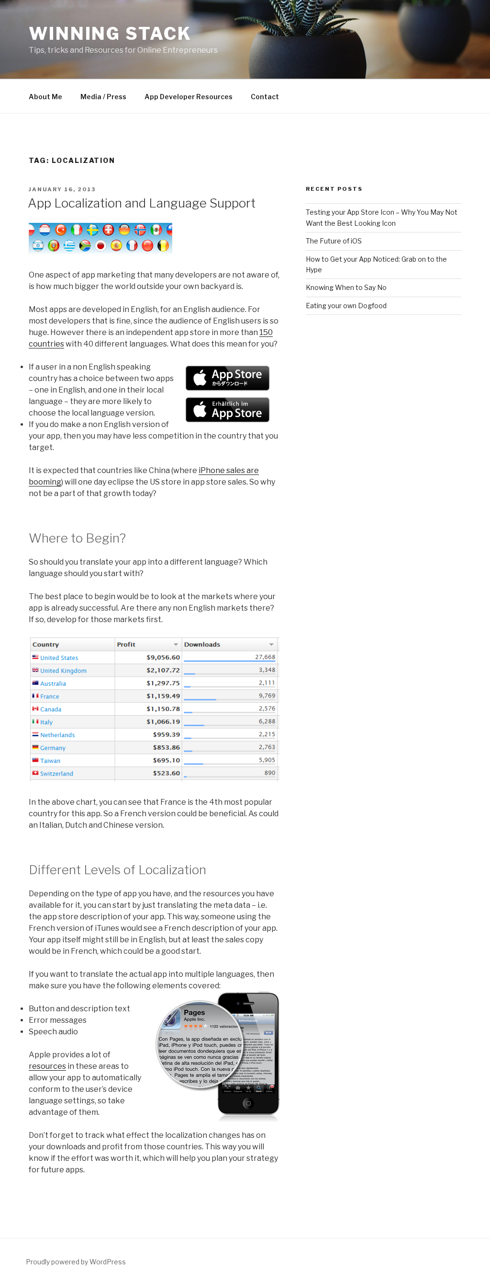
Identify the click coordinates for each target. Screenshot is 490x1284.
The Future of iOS (334, 241)
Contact (265, 97)
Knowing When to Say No (346, 287)
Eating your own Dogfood (346, 305)
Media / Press (103, 97)
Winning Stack (110, 33)
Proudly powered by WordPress (76, 1262)
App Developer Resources (189, 97)
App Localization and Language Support (142, 203)
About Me (45, 97)
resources (47, 1066)
